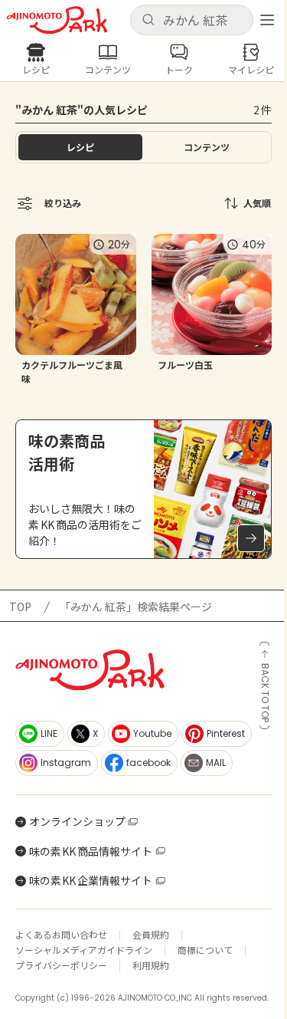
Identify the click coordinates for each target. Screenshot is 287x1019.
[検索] (148, 20)
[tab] (207, 147)
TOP (20, 606)
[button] (192, 20)
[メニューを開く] (267, 20)
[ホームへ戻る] (57, 20)
